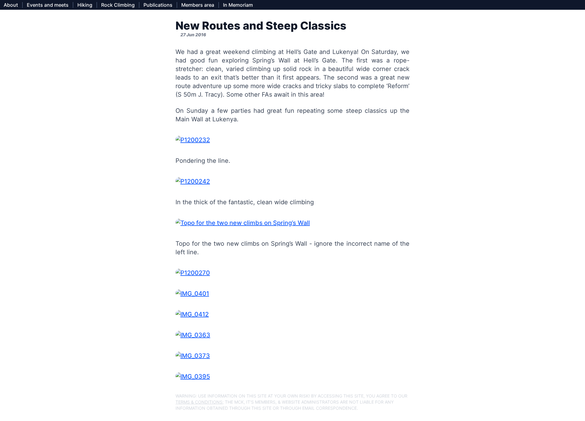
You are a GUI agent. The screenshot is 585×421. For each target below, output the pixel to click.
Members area (197, 5)
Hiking (84, 5)
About (11, 5)
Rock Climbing (118, 5)
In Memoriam (238, 5)
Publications (158, 5)
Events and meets (48, 5)
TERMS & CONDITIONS (199, 402)
